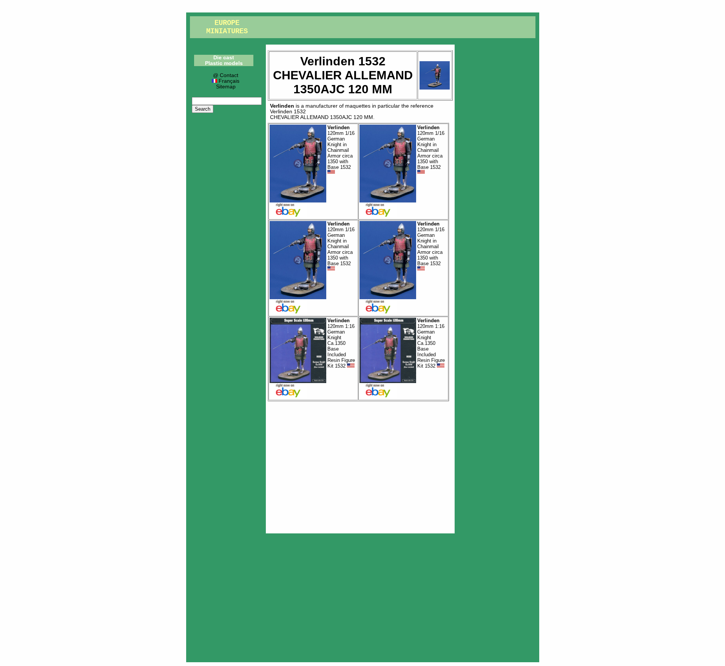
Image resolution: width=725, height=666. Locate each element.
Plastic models (224, 63)
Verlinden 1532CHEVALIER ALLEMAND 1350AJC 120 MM (321, 114)
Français (228, 81)
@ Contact (225, 75)
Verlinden (282, 106)
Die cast (223, 57)
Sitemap (226, 87)
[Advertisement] (360, 465)
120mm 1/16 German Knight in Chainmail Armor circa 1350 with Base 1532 (341, 147)
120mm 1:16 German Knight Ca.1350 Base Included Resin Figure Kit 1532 (341, 343)
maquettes (357, 106)
